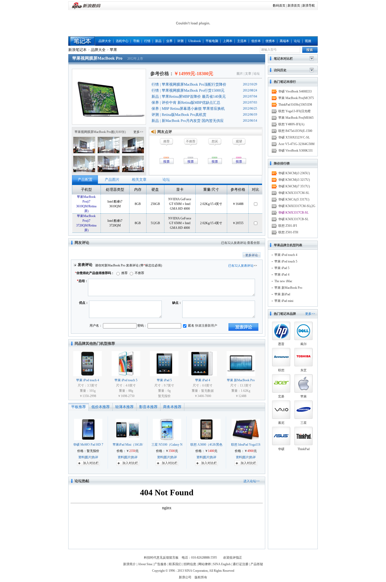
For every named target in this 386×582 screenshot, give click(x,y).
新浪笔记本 (77, 50)
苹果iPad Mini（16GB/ (128, 444)
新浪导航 (308, 5)
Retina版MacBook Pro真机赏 (184, 115)
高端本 (284, 41)
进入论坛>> (251, 481)
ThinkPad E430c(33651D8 (295, 104)
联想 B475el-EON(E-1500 (295, 131)
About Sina (145, 564)
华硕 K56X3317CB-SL (293, 212)
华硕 (281, 449)
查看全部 (253, 243)
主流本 (242, 41)
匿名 (190, 325)
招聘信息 (190, 564)
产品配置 (85, 180)
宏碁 (281, 396)
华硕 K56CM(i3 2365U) (294, 173)
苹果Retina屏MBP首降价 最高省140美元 (194, 97)
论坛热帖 (82, 481)
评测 (180, 41)
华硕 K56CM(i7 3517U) (294, 186)
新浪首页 (294, 5)
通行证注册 (240, 564)
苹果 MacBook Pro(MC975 (296, 98)
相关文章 (139, 180)
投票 (166, 161)
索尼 (281, 423)
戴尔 (303, 344)
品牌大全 (104, 41)
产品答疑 (257, 564)
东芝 (303, 370)
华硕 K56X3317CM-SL (293, 193)
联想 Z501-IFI (287, 226)
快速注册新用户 (206, 325)
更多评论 (251, 255)
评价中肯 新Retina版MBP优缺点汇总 (191, 103)
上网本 (227, 41)
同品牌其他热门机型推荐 (95, 344)
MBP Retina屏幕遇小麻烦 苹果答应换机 (193, 109)
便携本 (270, 41)
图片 (240, 73)
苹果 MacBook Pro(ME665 (296, 118)
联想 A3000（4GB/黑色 (206, 444)
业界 (169, 41)
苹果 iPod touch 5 (125, 380)
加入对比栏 (91, 463)
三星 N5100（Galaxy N (167, 444)
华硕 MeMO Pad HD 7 (88, 444)
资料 (81, 457)
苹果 (113, 50)
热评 (95, 457)
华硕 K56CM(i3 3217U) (294, 180)
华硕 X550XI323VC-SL (294, 137)
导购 (136, 41)
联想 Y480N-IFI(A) (291, 124)
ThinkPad (304, 449)
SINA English (222, 564)
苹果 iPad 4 (202, 380)
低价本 (256, 41)
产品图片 (112, 180)
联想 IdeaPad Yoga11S (245, 444)
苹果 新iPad (282, 294)
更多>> (138, 132)
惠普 (281, 344)
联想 (281, 370)
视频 (308, 41)
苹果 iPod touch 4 (87, 380)
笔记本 (82, 41)
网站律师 (204, 564)
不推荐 (139, 273)
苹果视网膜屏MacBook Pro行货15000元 (193, 90)
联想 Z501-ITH (288, 232)
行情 (147, 41)
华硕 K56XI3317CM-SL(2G (296, 206)
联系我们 (175, 564)
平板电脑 (212, 41)
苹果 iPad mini (283, 301)
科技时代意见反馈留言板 (161, 557)
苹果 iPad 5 (164, 380)
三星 (303, 423)
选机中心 (122, 41)
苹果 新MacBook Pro (241, 380)
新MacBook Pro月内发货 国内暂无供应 (193, 121)
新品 (158, 41)
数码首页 (279, 5)
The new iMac (283, 281)
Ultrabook (194, 41)
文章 (248, 73)
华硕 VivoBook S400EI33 (295, 91)
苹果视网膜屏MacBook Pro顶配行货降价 (194, 84)
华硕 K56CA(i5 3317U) (293, 199)
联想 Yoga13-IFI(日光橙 (294, 111)
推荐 (124, 273)
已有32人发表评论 (233, 243)
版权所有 (201, 577)
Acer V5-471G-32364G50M (296, 144)
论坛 (297, 41)
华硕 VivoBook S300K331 (295, 150)
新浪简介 (129, 564)
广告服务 (160, 564)
